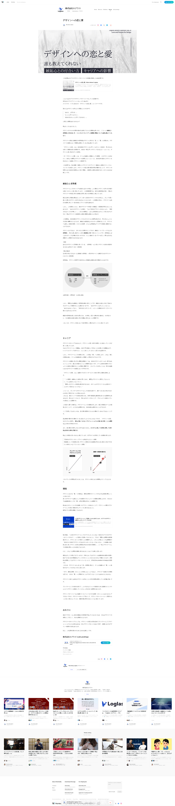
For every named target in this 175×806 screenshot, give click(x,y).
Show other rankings (87, 734)
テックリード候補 (67, 650)
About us (100, 9)
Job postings (116, 9)
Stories (110, 9)
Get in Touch (112, 791)
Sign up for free (169, 2)
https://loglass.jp (75, 11)
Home (95, 9)
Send (119, 791)
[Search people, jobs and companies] (161, 2)
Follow (68, 11)
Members (105, 9)
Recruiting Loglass (69, 24)
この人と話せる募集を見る (81, 669)
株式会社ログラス (73, 8)
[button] (57, 782)
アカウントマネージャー (68, 652)
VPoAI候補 (65, 648)
